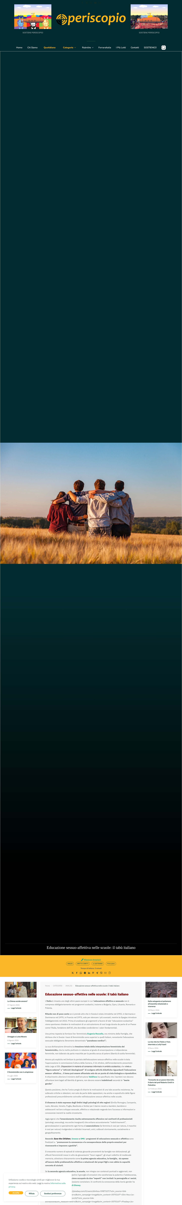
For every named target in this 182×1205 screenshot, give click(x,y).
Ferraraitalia (104, 47)
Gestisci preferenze (53, 1193)
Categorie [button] (68, 47)
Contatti (135, 47)
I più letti (121, 47)
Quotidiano (50, 47)
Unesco (75, 1138)
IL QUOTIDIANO (98, 964)
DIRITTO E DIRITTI (82, 964)
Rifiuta (32, 1193)
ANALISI (70, 964)
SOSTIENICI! (150, 47)
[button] (163, 47)
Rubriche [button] (86, 47)
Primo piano (111, 964)
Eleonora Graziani (92, 960)
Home (19, 47)
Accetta (16, 1192)
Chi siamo (32, 47)
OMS (82, 1138)
